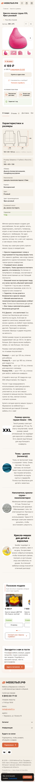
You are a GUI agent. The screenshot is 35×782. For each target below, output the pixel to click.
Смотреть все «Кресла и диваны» (16, 636)
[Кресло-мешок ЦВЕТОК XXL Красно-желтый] (14, 600)
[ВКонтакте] (4, 752)
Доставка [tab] (25, 113)
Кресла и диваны (15, 8)
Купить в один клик (18, 75)
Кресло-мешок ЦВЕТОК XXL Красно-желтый (13, 613)
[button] (12, 24)
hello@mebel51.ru (8, 709)
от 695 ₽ (14, 69)
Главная (5, 8)
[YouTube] (9, 752)
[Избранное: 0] (22, 3)
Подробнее (13, 778)
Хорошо (27, 777)
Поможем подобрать (18, 83)
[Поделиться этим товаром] (31, 24)
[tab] (15, 113)
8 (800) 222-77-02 (9, 696)
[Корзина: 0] (26, 3)
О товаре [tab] (5, 113)
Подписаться (9, 745)
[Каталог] (32, 3)
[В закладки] (26, 24)
